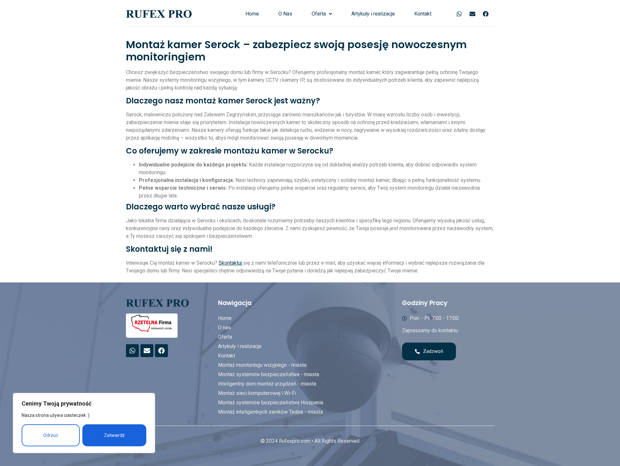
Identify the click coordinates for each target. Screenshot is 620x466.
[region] (84, 423)
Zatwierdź (114, 435)
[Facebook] (485, 14)
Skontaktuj (231, 263)
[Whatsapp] (459, 14)
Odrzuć (50, 435)
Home (252, 14)
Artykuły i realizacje (373, 14)
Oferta (319, 14)
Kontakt (422, 14)
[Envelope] (472, 14)
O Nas (285, 14)
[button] (322, 13)
